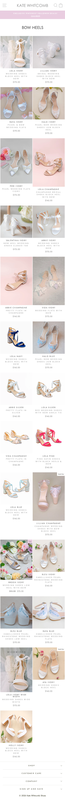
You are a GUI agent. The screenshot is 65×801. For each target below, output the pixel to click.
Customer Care (32, 773)
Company (32, 781)
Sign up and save (32, 789)
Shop (31, 765)
